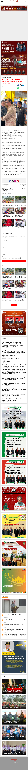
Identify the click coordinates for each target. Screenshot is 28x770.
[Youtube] (18, 181)
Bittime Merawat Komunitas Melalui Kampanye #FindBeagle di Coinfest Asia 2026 (13, 394)
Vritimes (4, 338)
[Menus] (2, 1)
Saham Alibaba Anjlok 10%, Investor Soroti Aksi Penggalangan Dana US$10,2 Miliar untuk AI (14, 365)
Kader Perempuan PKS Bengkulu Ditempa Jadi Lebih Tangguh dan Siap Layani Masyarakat (7, 204)
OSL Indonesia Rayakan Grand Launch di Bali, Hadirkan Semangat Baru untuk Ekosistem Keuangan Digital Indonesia (13, 378)
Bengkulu (3, 87)
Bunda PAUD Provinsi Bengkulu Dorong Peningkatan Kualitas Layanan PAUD (19, 216)
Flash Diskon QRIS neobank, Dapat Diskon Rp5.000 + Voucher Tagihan (12, 399)
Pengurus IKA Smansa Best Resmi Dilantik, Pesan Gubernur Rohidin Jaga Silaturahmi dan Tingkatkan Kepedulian (7, 187)
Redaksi (18, 768)
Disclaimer (17, 766)
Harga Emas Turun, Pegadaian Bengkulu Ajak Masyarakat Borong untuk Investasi (13, 625)
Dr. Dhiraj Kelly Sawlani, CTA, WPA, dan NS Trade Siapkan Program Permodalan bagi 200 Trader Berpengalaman (14, 389)
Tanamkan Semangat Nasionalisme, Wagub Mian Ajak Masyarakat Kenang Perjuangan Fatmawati (19, 227)
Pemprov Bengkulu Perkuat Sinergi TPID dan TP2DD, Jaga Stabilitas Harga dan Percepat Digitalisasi (7, 216)
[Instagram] (15, 181)
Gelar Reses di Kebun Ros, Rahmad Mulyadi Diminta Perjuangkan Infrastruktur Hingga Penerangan (13, 630)
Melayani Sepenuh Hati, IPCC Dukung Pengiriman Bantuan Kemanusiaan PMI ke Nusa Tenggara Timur (13, 360)
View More (14, 305)
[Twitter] (13, 181)
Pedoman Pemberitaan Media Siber (8, 768)
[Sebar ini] (18, 85)
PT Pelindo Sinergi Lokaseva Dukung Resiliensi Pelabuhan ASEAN (13, 384)
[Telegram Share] (23, 85)
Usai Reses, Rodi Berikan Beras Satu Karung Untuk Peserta (15, 620)
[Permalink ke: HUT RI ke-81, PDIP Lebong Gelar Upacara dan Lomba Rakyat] (8, 222)
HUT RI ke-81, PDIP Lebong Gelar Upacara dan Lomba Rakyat (7, 227)
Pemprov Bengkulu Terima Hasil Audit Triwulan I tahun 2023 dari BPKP (20, 186)
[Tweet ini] (21, 85)
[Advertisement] (14, 25)
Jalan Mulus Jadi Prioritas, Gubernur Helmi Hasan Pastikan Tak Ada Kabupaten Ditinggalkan (20, 204)
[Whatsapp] (18, 88)
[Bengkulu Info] (14, 1)
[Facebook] (10, 181)
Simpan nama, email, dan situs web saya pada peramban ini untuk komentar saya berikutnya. (12, 257)
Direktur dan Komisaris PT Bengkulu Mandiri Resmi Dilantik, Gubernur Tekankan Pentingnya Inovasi (15, 635)
